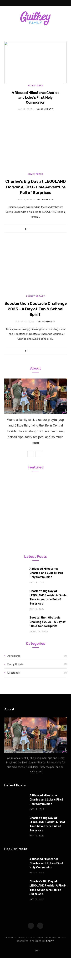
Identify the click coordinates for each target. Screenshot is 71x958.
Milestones (35, 86)
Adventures (35, 174)
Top (36, 951)
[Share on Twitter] (39, 229)
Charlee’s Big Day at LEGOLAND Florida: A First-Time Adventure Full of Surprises (35, 187)
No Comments (45, 109)
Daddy (50, 941)
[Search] (66, 3)
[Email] (48, 229)
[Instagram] (31, 926)
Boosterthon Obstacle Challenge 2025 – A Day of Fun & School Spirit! (35, 309)
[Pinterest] (43, 229)
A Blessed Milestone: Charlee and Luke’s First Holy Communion (35, 97)
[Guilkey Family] (35, 18)
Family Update (35, 296)
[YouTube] (40, 926)
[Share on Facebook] (35, 229)
